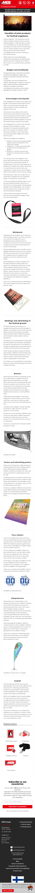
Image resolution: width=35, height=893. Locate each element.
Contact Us (24, 2)
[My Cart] (28, 2)
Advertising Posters (11, 741)
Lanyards (25, 755)
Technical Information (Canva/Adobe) (17, 868)
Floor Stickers (11, 770)
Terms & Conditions (17, 863)
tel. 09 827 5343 (6, 831)
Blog (17, 861)
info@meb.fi (5, 835)
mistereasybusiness (19, 847)
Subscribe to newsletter (17, 806)
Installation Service (11, 755)
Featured (7, 15)
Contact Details (17, 859)
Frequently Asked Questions (17, 866)
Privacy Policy (17, 871)
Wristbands (25, 741)
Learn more (27, 887)
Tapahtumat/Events (15, 15)
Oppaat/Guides (24, 15)
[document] (17, 888)
